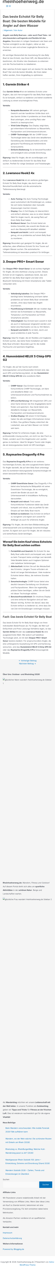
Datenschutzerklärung (12, 1238)
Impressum (7, 1233)
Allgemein (8, 30)
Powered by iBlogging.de (13, 1249)
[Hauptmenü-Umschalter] (8, 6)
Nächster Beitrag (27, 663)
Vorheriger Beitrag (27, 661)
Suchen (6, 1179)
